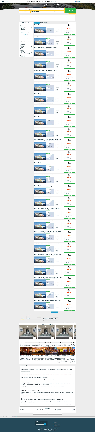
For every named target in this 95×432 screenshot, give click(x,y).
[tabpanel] (47, 332)
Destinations (28, 1)
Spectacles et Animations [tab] (72, 342)
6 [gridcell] (30, 37)
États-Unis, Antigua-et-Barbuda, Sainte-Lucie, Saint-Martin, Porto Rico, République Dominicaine (48, 208)
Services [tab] (67, 342)
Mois (29, 32)
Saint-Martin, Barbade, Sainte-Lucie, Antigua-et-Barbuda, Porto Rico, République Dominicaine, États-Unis (48, 139)
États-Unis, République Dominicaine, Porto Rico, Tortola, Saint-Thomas (45, 47)
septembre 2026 (26, 34)
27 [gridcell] (30, 41)
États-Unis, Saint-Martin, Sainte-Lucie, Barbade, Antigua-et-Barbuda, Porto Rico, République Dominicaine (48, 231)
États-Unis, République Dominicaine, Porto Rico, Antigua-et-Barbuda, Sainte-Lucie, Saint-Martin (48, 254)
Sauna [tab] (56, 342)
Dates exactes (23, 32)
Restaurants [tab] (28, 342)
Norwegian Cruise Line (9, 416)
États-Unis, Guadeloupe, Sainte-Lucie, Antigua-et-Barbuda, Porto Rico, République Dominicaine (48, 300)
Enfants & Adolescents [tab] (39, 342)
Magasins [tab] (61, 342)
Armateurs (5, 416)
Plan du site (55, 425)
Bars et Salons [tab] (22, 342)
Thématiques (48, 1)
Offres (45, 1)
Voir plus (59, 362)
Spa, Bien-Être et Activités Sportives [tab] (50, 342)
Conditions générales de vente (57, 424)
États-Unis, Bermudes (37, 24)
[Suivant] (74, 332)
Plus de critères (23, 29)
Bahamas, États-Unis (37, 162)
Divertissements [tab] (33, 342)
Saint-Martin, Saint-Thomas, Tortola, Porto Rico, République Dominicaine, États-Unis (48, 277)
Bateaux (37, 1)
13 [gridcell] (30, 38)
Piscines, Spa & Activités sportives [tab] (45, 342)
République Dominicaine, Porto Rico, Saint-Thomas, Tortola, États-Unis (45, 70)
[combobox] (42, 9)
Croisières (1, 416)
